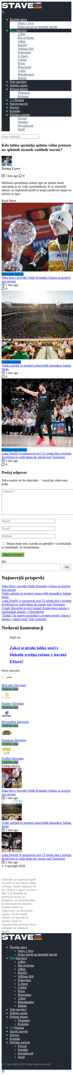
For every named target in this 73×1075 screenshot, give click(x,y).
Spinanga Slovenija (14, 740)
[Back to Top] (3, 1071)
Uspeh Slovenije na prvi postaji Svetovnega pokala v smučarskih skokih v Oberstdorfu (35, 610)
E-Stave (23, 56)
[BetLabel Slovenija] (7, 681)
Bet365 (22, 45)
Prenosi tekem (19, 89)
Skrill (21, 129)
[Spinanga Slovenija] (7, 736)
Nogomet (24, 92)
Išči (4, 561)
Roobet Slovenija (13, 703)
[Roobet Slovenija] (7, 700)
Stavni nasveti (19, 103)
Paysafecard (25, 125)
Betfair (22, 78)
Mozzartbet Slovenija (15, 722)
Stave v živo (26, 23)
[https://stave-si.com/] (22, 8)
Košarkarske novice (14, 450)
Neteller (23, 122)
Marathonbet (26, 74)
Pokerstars (24, 52)
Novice (14, 107)
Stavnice (21, 30)
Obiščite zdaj (10, 689)
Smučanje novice (13, 274)
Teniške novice (11, 362)
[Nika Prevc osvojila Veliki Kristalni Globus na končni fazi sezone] (36, 237)
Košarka (23, 96)
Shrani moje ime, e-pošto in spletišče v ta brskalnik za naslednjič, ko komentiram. (36, 545)
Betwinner (24, 67)
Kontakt (15, 111)
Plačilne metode (20, 114)
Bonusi (19, 100)
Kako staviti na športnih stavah (37, 26)
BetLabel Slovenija (14, 685)
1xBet (22, 70)
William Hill (25, 48)
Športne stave (18, 19)
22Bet (22, 34)
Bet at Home (26, 37)
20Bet (22, 41)
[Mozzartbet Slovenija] (7, 718)
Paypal (22, 118)
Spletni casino (19, 85)
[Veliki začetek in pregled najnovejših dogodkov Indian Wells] (36, 325)
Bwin (21, 63)
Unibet (22, 59)
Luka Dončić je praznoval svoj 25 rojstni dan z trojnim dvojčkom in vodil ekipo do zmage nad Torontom (36, 455)
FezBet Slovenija (13, 758)
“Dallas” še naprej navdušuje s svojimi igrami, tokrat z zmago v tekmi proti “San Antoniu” (36, 617)
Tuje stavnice (18, 81)
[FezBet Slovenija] (7, 755)
